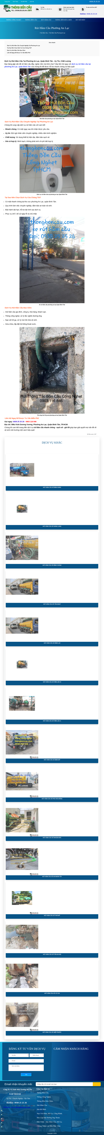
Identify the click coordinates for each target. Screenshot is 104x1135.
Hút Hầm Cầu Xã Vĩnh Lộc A (52, 721)
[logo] (17, 11)
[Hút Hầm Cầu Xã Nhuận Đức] (22, 820)
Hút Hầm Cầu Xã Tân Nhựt (52, 604)
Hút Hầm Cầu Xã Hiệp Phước (52, 1032)
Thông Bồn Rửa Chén (63, 20)
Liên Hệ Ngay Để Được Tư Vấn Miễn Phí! (18, 52)
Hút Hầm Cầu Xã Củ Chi (52, 993)
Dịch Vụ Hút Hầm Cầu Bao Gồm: (16, 50)
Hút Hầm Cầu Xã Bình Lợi (52, 643)
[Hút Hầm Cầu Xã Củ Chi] (22, 976)
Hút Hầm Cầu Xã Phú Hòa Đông (52, 798)
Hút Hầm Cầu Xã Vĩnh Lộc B (52, 682)
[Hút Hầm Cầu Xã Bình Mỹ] (22, 742)
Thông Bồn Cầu (31, 20)
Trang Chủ (7, 1)
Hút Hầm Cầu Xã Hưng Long (52, 526)
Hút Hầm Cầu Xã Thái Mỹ (52, 915)
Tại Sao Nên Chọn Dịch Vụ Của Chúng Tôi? (19, 48)
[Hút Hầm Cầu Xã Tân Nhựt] (22, 586)
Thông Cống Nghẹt (13, 20)
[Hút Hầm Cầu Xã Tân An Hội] (22, 937)
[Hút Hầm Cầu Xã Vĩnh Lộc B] (22, 664)
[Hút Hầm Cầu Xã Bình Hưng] (22, 470)
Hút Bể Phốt (24, 1)
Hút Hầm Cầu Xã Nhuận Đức (52, 837)
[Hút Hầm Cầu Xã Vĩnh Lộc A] (22, 703)
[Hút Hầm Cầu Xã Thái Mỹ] (22, 898)
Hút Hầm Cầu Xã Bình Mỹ (52, 759)
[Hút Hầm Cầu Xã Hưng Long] (22, 509)
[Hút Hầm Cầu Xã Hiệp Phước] (22, 1015)
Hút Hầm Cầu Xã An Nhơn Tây (52, 876)
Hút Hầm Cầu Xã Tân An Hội (52, 954)
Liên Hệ (32, 1)
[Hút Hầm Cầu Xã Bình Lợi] (22, 625)
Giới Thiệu (15, 1)
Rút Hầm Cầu (46, 20)
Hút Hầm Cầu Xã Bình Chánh (52, 565)
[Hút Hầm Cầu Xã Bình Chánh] (22, 547)
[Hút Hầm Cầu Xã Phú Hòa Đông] (22, 781)
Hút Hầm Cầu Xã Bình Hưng (52, 487)
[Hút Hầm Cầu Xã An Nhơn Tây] (22, 859)
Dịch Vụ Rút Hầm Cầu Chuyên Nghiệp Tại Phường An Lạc (23, 45)
